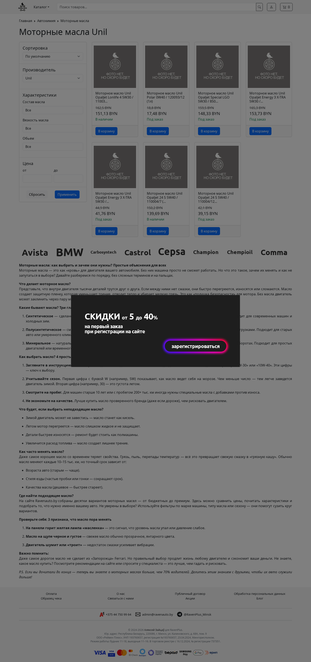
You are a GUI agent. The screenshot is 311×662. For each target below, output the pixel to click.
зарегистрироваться (196, 346)
